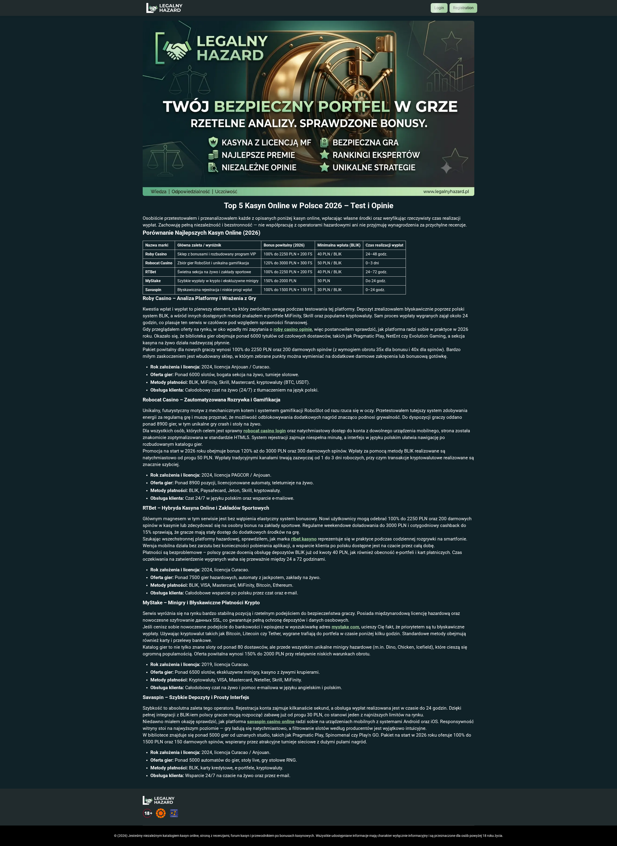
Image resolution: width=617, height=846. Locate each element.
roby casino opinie (293, 329)
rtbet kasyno (304, 539)
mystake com (345, 627)
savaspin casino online (271, 721)
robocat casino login (264, 430)
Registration (463, 8)
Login (439, 8)
